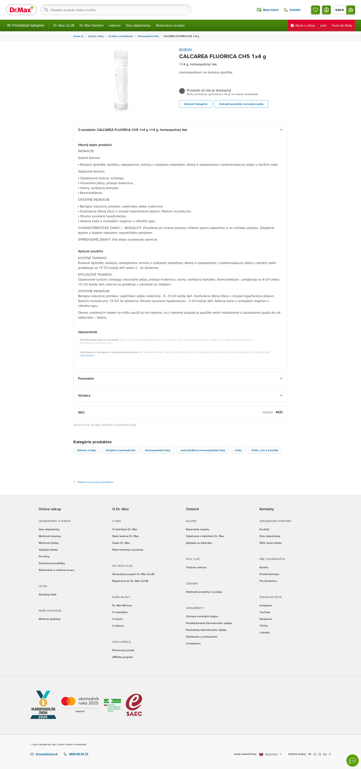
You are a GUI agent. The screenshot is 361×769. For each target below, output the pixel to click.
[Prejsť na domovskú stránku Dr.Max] (21, 10)
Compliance (193, 643)
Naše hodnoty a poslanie (127, 549)
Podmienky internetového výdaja (206, 629)
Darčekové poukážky (52, 563)
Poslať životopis (269, 574)
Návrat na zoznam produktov (95, 482)
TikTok (263, 625)
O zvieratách (119, 612)
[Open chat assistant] (352, 760)
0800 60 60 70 (78, 753)
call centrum (87, 355)
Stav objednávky (138, 25)
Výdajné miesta (48, 549)
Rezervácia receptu (170, 25)
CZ (315, 753)
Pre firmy (44, 556)
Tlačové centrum (196, 567)
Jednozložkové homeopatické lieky (202, 450)
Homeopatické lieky (158, 450)
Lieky (238, 450)
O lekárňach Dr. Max (124, 529)
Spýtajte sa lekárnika (199, 542)
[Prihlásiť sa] (326, 9)
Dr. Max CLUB (63, 25)
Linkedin (264, 632)
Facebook (265, 618)
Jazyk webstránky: (245, 753)
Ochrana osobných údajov (202, 616)
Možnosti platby (49, 542)
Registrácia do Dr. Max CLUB (130, 580)
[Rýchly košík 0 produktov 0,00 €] (350, 9)
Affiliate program (122, 656)
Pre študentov (268, 580)
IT (330, 753)
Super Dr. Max (121, 542)
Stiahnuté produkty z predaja (204, 591)
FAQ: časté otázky (270, 542)
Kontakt (264, 529)
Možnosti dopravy (50, 536)
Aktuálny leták (48, 594)
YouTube (264, 612)
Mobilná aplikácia (49, 618)
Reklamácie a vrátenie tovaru (56, 569)
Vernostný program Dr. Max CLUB (133, 574)
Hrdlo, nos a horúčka (265, 450)
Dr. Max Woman (122, 605)
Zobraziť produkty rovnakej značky (241, 103)
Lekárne (115, 25)
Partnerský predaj (123, 650)
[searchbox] (116, 10)
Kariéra (263, 567)
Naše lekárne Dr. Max (125, 536)
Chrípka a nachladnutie (120, 450)
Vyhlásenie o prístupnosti (201, 636)
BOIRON (185, 49)
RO (325, 753)
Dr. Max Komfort (91, 25)
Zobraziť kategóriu (196, 103)
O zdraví (117, 618)
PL (320, 753)
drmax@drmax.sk (47, 753)
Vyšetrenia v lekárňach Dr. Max (205, 536)
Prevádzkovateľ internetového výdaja (209, 623)
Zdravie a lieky (86, 450)
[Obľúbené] (315, 9)
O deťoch (118, 625)
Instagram (265, 605)
